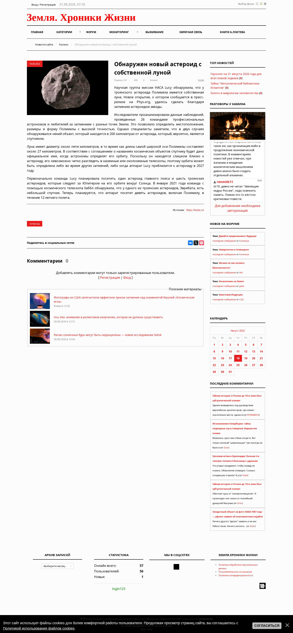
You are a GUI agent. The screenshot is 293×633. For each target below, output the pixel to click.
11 (238, 351)
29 (214, 372)
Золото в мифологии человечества (234, 93)
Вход (127, 277)
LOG (241, 299)
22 (214, 365)
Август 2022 (238, 330)
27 (253, 365)
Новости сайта (44, 44)
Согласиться (266, 625)
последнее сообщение (224, 240)
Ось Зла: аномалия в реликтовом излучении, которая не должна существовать (108, 317)
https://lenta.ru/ (195, 210)
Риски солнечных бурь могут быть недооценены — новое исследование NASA (107, 335)
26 (245, 365)
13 (253, 351)
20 (253, 358)
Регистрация (110, 277)
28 (261, 365)
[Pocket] (201, 242)
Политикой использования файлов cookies (39, 628)
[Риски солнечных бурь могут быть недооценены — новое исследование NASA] (40, 343)
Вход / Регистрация (43, 4)
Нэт (241, 272)
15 (214, 358)
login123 (118, 589)
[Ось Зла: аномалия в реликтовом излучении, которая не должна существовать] (40, 326)
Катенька (244, 240)
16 (222, 358)
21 (261, 358)
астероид (34, 223)
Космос (63, 44)
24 (230, 365)
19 (245, 358)
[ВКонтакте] (190, 242)
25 (238, 365)
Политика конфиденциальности (235, 575)
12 (245, 351)
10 (230, 351)
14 (261, 351)
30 (222, 372)
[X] (196, 242)
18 (238, 358)
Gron (226, 447)
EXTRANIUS (253, 414)
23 (222, 365)
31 (230, 372)
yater (241, 286)
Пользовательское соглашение (235, 571)
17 (230, 358)
